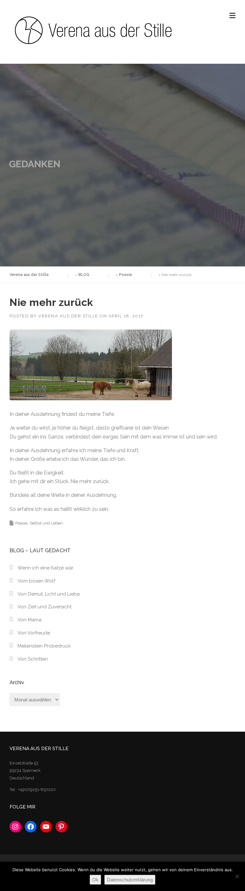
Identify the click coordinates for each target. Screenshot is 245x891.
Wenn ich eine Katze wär (45, 568)
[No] (237, 876)
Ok (95, 879)
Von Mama (29, 620)
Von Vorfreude (34, 633)
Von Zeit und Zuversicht (44, 607)
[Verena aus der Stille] (92, 30)
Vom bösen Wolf (36, 581)
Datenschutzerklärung (130, 879)
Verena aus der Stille (68, 316)
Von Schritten (33, 659)
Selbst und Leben (46, 523)
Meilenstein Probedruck (44, 646)
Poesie (21, 523)
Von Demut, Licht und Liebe (49, 594)
